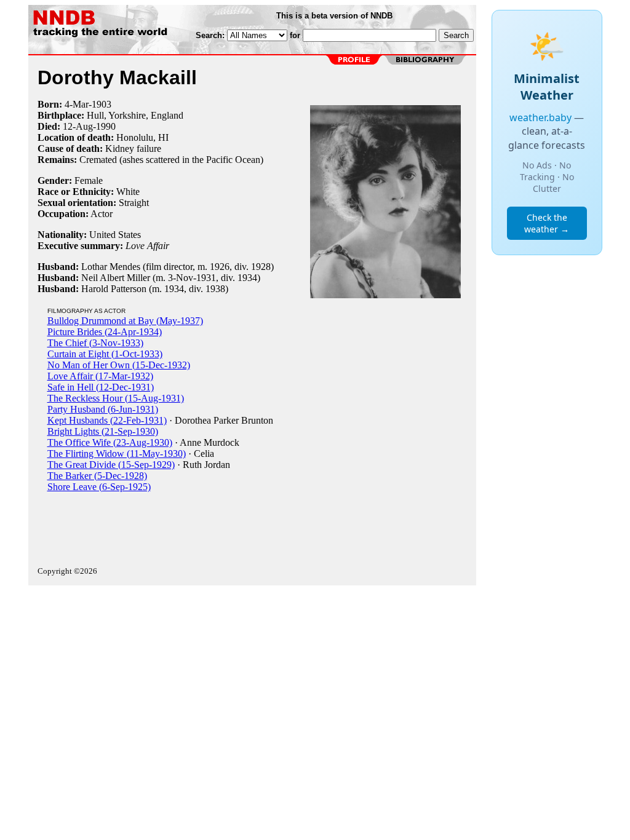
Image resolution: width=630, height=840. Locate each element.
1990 (106, 126)
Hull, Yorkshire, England (135, 115)
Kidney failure (133, 148)
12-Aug (78, 126)
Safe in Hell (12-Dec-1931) (100, 387)
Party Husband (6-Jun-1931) (102, 409)
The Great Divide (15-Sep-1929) (111, 464)
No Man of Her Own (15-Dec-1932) (118, 365)
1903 (101, 104)
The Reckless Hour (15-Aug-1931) (115, 398)
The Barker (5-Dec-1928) (97, 475)
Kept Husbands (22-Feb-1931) (107, 420)
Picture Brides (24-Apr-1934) (104, 332)
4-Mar (77, 104)
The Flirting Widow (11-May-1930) (116, 453)
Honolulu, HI (142, 137)
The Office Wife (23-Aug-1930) (109, 442)
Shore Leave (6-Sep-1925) (99, 486)
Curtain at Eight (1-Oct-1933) (104, 354)
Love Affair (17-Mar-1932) (100, 376)
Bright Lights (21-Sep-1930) (102, 431)
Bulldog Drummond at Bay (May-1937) (125, 320)
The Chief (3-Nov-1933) (95, 343)
